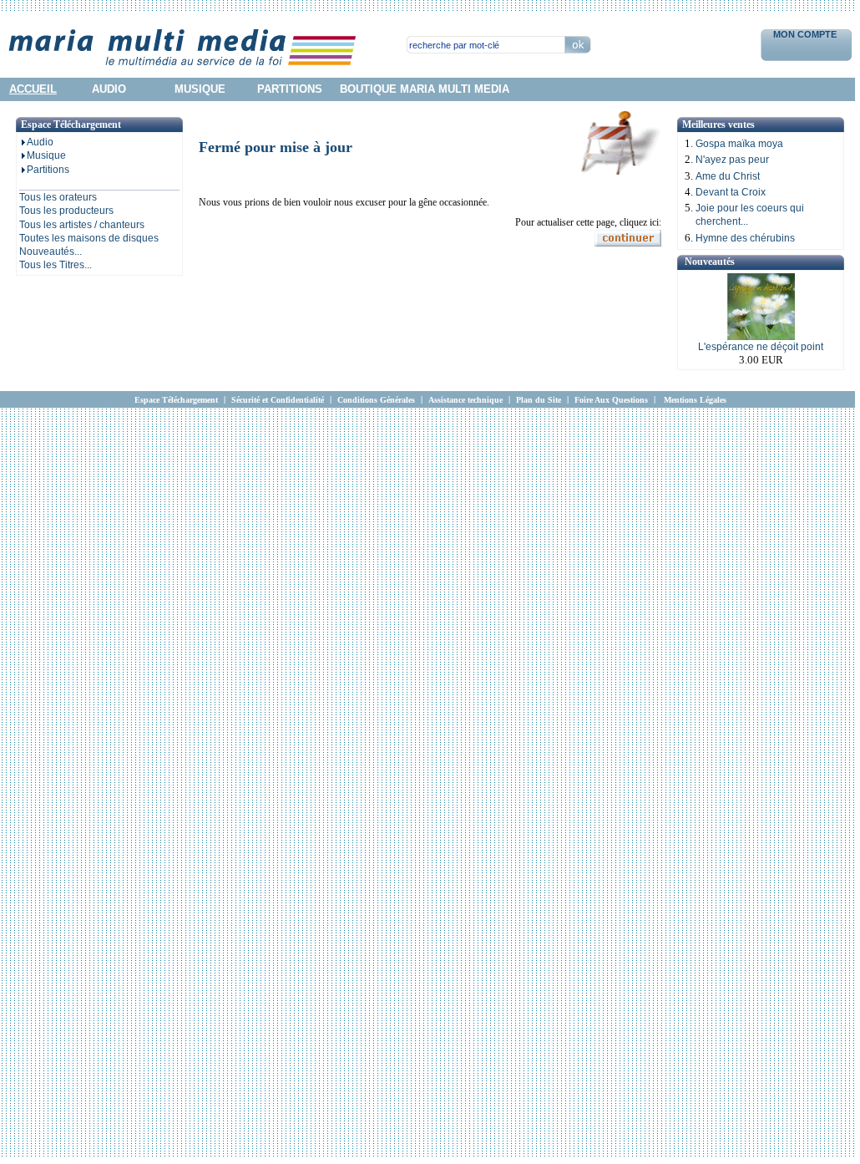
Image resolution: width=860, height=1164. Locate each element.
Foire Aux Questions (611, 399)
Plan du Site (538, 399)
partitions (289, 89)
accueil (33, 89)
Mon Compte (806, 34)
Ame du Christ (728, 176)
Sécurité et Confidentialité (277, 399)
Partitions (48, 169)
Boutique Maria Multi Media (424, 89)
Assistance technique (465, 399)
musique (200, 89)
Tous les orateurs (58, 197)
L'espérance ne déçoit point (760, 347)
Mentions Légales (695, 399)
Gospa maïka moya (739, 144)
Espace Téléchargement (176, 399)
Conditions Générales (376, 399)
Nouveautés (710, 261)
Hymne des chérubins (745, 238)
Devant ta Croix (731, 192)
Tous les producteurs (66, 210)
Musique (46, 155)
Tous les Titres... (55, 265)
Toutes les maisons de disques (89, 238)
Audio (40, 142)
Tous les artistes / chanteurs (81, 225)
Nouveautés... (50, 251)
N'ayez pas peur (732, 159)
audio (109, 89)
